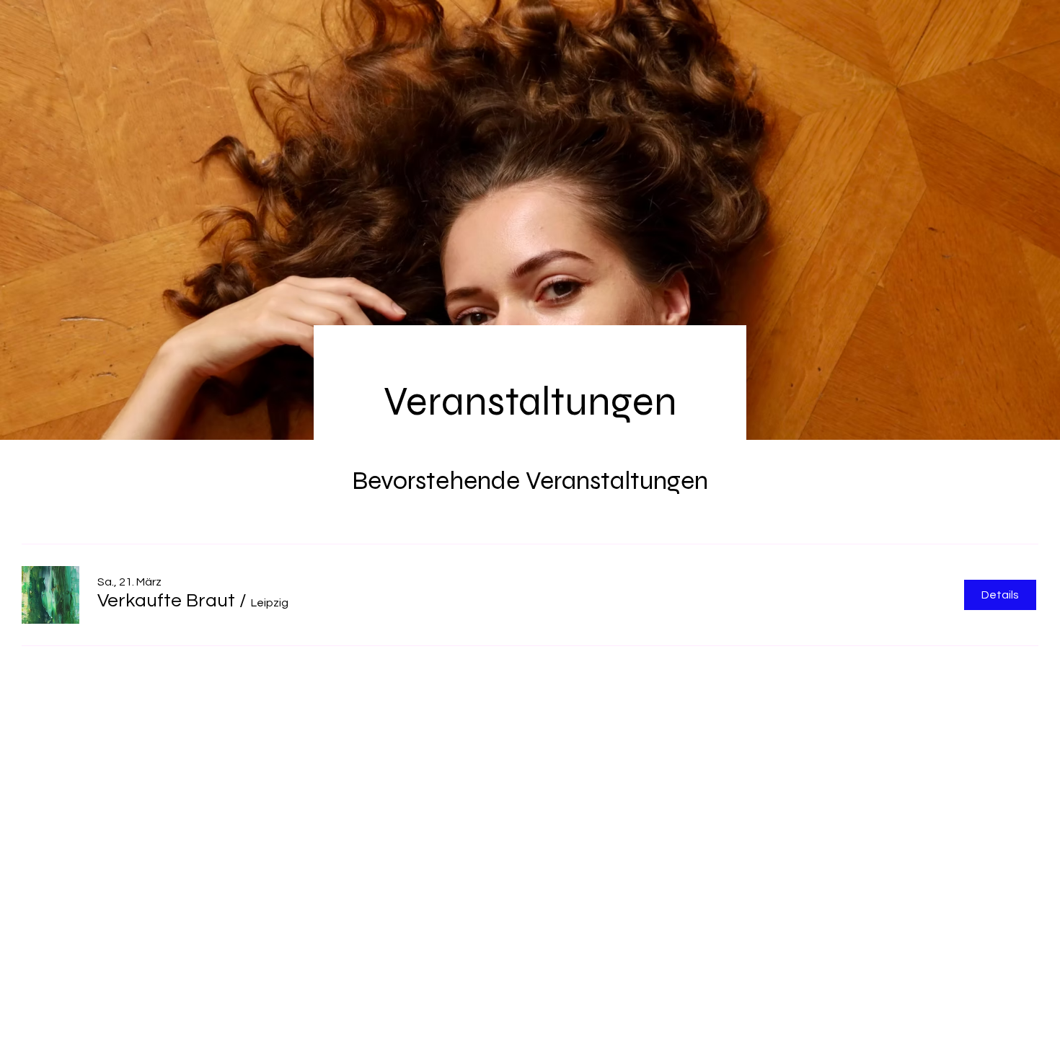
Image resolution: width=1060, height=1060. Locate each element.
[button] (166, 601)
